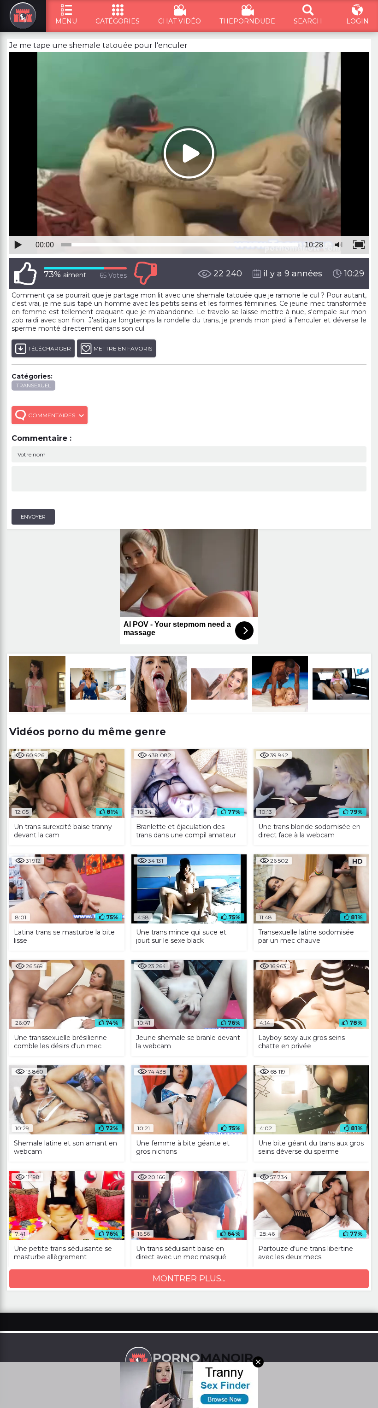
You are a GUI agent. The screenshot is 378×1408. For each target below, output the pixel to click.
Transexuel (33, 385)
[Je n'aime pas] (145, 273)
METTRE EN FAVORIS (123, 348)
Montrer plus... (189, 1279)
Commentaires (51, 415)
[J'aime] (25, 273)
